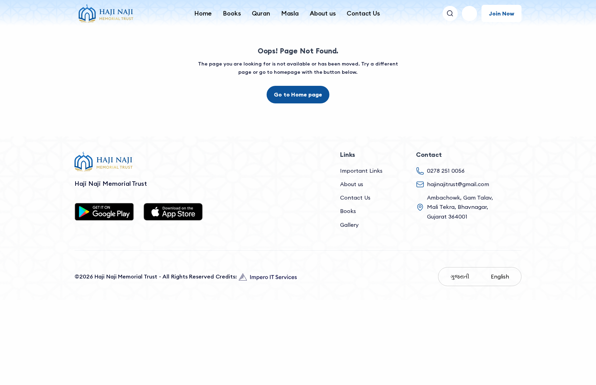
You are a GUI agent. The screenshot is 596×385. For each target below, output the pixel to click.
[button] (469, 13)
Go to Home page (298, 94)
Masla (290, 13)
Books (232, 13)
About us (323, 13)
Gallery (349, 224)
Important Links (361, 170)
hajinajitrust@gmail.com (458, 184)
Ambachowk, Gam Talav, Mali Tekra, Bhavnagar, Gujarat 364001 (460, 207)
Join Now (501, 13)
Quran (261, 13)
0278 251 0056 (446, 170)
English (500, 276)
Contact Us (363, 13)
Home (203, 13)
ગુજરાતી (459, 276)
